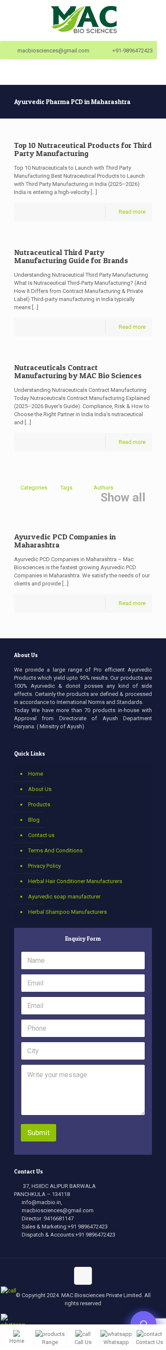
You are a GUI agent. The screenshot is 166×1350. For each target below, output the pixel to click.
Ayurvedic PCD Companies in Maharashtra (65, 540)
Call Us (83, 1342)
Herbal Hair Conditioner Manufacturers (75, 881)
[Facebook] (54, 1317)
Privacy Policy (44, 866)
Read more (132, 212)
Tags (66, 487)
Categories (33, 487)
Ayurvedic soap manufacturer (64, 896)
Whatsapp (116, 1342)
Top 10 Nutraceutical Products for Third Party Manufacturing (83, 149)
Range (50, 1342)
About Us (40, 789)
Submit (38, 1132)
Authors (103, 487)
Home (35, 774)
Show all (123, 498)
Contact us (41, 835)
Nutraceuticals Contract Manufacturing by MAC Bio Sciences (78, 371)
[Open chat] (143, 1324)
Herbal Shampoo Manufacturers (67, 912)
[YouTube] (77, 1317)
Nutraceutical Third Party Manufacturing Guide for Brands (71, 256)
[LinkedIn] (88, 1317)
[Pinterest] (100, 1317)
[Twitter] (65, 1317)
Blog (34, 820)
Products (39, 804)
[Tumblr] (111, 1317)
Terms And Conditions (55, 850)
